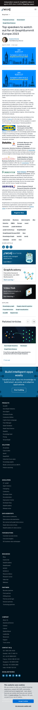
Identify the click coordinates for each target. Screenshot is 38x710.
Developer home (7, 494)
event (26, 223)
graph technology (8, 230)
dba (34, 220)
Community (6, 491)
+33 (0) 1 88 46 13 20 (13, 659)
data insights (25, 220)
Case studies (6, 450)
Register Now (19, 213)
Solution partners (8, 601)
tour (20, 239)
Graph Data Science (9, 23)
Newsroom (6, 637)
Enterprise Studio (8, 414)
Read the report (28, 4)
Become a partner (8, 590)
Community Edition (8, 417)
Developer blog (7, 502)
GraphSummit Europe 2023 (11, 233)
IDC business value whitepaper (11, 541)
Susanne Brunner (14, 39)
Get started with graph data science (13, 522)
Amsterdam (31, 150)
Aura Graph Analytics (9, 408)
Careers (5, 625)
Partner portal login (8, 599)
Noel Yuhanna (21, 172)
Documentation (7, 497)
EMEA (13, 223)
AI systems (6, 448)
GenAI (4, 453)
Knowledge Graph (8, 236)
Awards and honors (8, 623)
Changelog (6, 488)
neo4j (26, 236)
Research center (7, 576)
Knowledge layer (7, 434)
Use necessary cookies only (23, 706)
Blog (4, 557)
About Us (5, 620)
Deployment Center (8, 500)
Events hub (6, 560)
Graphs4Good (7, 631)
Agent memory (7, 486)
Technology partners (9, 604)
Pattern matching (8, 467)
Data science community (10, 516)
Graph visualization (22, 309)
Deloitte (5, 223)
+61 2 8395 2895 (13, 664)
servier (14, 239)
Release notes (7, 508)
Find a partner (7, 593)
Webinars (5, 582)
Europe (19, 223)
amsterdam (6, 220)
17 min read (7, 360)
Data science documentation (11, 519)
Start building (19, 390)
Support (5, 639)
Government (21, 20)
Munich (4, 131)
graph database (17, 226)
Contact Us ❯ (7, 647)
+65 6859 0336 (13, 662)
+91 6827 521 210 (11, 667)
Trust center (6, 642)
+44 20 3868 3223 (10, 656)
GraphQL (5, 431)
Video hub (5, 579)
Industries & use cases (9, 459)
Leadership (6, 634)
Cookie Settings (14, 695)
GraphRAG (6, 456)
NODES (5, 568)
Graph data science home (10, 525)
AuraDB (5, 313)
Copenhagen (25, 163)
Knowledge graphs (8, 462)
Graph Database (7, 425)
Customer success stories (10, 536)
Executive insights (8, 538)
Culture (5, 628)
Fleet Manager (7, 423)
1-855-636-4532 (10, 650)
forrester (6, 226)
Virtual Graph (6, 439)
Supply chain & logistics (24, 306)
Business (16, 220)
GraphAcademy (7, 505)
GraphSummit (21, 230)
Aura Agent (6, 411)
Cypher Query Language (10, 420)
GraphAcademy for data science (12, 527)
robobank (6, 239)
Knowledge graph (8, 306)
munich (19, 236)
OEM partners (7, 596)
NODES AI (6, 571)
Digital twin (14, 313)
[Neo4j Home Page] (6, 9)
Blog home (5, 14)
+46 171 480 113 (12, 653)
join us (10, 119)
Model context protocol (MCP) (11, 464)
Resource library (7, 574)
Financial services (8, 20)
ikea (24, 233)
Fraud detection (8, 309)
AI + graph (6, 483)
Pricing (5, 437)
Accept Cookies (23, 701)
